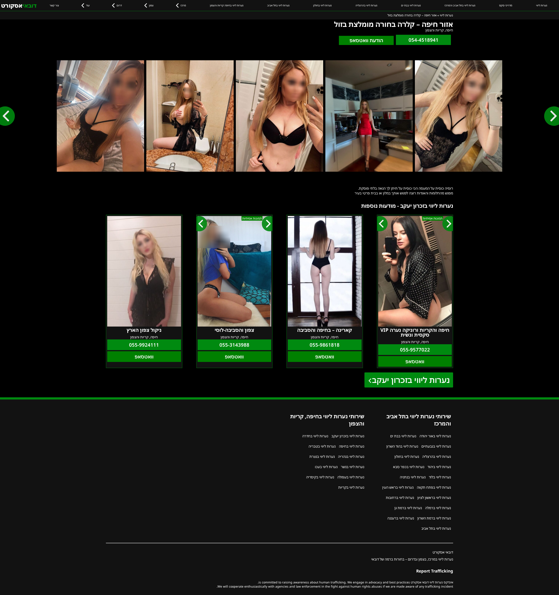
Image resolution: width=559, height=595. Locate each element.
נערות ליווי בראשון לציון (434, 497)
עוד (88, 5)
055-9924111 (144, 345)
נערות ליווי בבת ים (411, 5)
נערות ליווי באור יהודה (435, 436)
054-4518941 (423, 40)
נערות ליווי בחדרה (315, 436)
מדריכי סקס (505, 5)
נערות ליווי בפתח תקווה (434, 487)
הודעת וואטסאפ (366, 40)
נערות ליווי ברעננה (400, 518)
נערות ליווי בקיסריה (320, 477)
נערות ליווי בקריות (351, 487)
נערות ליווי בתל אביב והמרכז (460, 5)
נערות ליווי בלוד (440, 477)
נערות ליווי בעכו (326, 466)
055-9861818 (325, 345)
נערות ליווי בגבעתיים (436, 446)
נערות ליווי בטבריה (322, 446)
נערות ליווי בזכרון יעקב (411, 380)
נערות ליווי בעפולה (350, 477)
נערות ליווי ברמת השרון (434, 518)
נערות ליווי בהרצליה (366, 5)
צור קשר (54, 5)
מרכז (183, 5)
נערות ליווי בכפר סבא (408, 466)
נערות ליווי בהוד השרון (402, 446)
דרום (119, 5)
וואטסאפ (414, 361)
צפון (151, 5)
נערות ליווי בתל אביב (278, 5)
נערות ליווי (541, 5)
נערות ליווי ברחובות (400, 497)
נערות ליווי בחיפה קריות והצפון (226, 5)
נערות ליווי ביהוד (439, 466)
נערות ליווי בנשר (352, 466)
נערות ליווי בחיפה (351, 446)
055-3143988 (234, 345)
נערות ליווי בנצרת (322, 456)
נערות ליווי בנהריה (351, 456)
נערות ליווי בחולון (322, 5)
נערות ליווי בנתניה (413, 477)
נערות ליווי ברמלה (438, 507)
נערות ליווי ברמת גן (408, 507)
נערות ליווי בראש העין (398, 487)
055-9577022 (415, 349)
